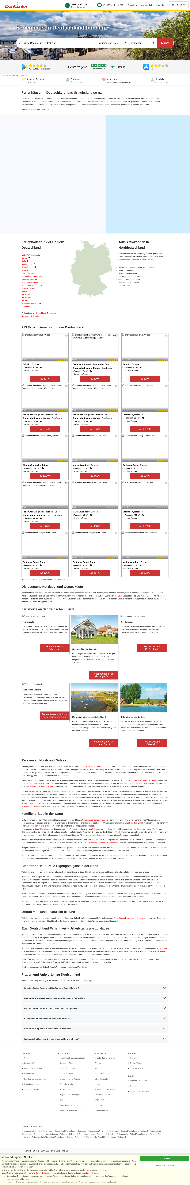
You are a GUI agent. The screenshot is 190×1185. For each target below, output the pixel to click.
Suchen (133, 5)
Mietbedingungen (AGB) (105, 1089)
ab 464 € (95, 573)
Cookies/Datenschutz (103, 1095)
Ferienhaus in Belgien (118, 1131)
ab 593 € (45, 378)
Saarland (26, 291)
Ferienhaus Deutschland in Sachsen (101, 843)
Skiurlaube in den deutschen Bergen (142, 780)
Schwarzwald (97, 829)
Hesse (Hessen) (29, 267)
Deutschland (41, 313)
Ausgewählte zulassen (164, 1165)
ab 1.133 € (145, 526)
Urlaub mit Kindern (67, 1068)
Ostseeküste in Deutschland (95, 767)
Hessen (26, 270)
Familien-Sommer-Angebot (35, 1079)
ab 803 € (145, 573)
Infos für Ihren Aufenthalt (104, 1058)
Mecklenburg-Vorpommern (34, 276)
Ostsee (120, 596)
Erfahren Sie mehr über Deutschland (36, 109)
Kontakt (133, 1058)
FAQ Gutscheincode (103, 1074)
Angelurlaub (65, 1089)
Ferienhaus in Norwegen (98, 1131)
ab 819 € (145, 378)
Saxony (25, 300)
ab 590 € (95, 378)
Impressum (99, 1100)
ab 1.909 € (45, 476)
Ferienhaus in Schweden (76, 1131)
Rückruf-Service (136, 1063)
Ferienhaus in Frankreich (138, 1131)
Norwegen (26, 316)
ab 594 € (45, 429)
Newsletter (160, 5)
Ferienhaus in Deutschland (54, 1131)
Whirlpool (163, 948)
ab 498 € (95, 526)
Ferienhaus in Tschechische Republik (90, 1137)
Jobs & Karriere (136, 1068)
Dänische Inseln (66, 1084)
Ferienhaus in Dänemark (32, 1131)
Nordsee (91, 596)
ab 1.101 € (145, 429)
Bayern (26, 258)
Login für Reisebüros (138, 1081)
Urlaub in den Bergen (35, 826)
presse (97, 1084)
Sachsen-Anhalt (29, 297)
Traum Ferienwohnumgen (70, 1105)
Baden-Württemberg (31, 255)
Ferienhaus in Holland (69, 1134)
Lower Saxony (28, 273)
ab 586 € (95, 429)
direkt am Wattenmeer (146, 770)
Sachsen (26, 294)
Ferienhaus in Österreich (116, 1137)
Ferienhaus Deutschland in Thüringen (59, 901)
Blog (61, 1100)
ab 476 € (45, 573)
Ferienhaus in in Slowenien (43, 1137)
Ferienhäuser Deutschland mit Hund (128, 918)
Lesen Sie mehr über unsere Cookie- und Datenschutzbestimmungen (30, 1173)
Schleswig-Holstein (31, 303)
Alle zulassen (164, 1158)
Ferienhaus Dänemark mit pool (72, 1058)
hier (87, 1173)
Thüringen (26, 306)
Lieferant (98, 1105)
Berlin (25, 261)
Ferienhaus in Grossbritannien (46, 1134)
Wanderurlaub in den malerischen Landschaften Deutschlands (73, 102)
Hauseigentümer (178, 5)
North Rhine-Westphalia (32, 285)
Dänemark (51, 313)
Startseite (15, 75)
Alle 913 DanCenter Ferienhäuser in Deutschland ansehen (45, 579)
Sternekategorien (102, 1110)
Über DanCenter (101, 1079)
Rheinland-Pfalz (29, 288)
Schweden (35, 316)
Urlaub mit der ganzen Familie (94, 820)
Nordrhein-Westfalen (31, 282)
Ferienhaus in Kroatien (106, 1134)
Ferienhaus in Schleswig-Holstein (40, 786)
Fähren (98, 1063)
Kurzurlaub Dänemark (68, 1063)
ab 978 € (145, 476)
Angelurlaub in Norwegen (70, 1095)
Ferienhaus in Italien (87, 1134)
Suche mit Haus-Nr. (32, 1089)
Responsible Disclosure (139, 1091)
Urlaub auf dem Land (133, 823)
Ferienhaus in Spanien (64, 1137)
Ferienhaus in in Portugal (146, 1134)
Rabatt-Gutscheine (31, 1084)
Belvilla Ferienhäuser (68, 1110)
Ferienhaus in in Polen (126, 1134)
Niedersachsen (29, 279)
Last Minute (29, 1074)
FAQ (96, 1068)
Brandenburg (28, 264)
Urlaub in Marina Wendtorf (70, 1079)
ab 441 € (95, 476)
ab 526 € (45, 526)
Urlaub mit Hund (66, 1074)
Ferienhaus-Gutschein (33, 1068)
